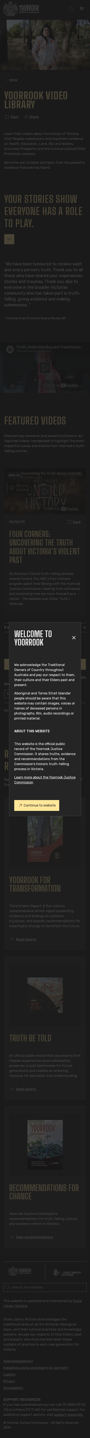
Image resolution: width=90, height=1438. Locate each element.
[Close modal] (73, 638)
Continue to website (40, 805)
